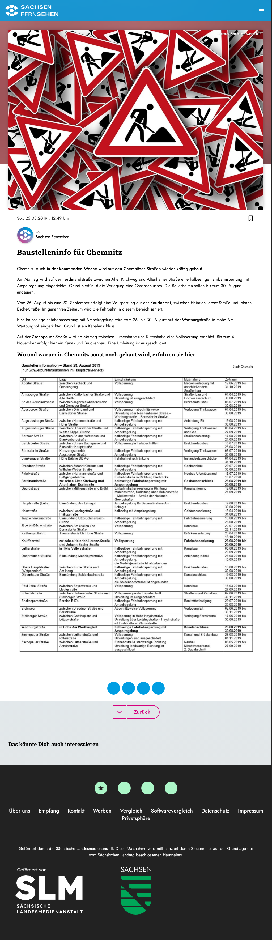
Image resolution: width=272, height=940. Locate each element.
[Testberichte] (101, 788)
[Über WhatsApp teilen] (143, 688)
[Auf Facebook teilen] (113, 688)
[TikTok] (171, 788)
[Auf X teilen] (128, 688)
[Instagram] (147, 788)
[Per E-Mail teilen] (158, 688)
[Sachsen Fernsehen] (32, 10)
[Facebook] (124, 788)
